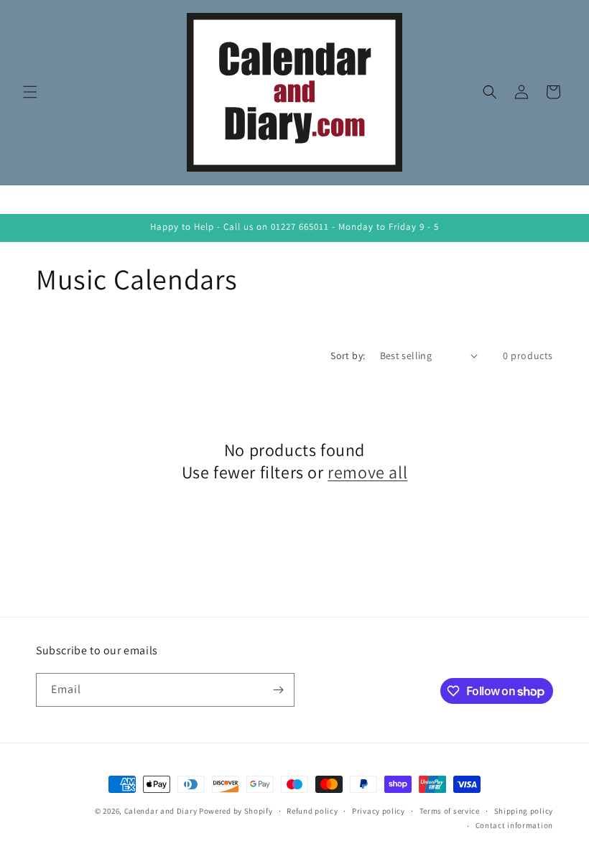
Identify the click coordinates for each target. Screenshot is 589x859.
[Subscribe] (278, 690)
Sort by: (347, 355)
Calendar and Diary (161, 811)
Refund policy (312, 811)
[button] (30, 92)
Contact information (514, 825)
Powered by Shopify (236, 811)
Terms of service (449, 811)
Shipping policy (524, 811)
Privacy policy (378, 811)
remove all (367, 472)
